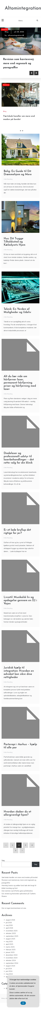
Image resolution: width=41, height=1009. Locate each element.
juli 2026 (9, 923)
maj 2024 (9, 974)
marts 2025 (10, 947)
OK (23, 1003)
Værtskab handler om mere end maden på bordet (20, 877)
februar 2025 (10, 950)
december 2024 (11, 955)
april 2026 (9, 928)
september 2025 (12, 936)
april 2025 (9, 944)
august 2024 (10, 966)
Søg (3, 860)
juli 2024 (9, 969)
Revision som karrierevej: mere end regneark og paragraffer (18, 63)
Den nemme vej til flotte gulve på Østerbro (17, 891)
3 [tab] (22, 130)
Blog (6, 32)
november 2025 (11, 931)
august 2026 (10, 920)
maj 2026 (9, 925)
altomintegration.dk (16, 35)
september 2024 (12, 963)
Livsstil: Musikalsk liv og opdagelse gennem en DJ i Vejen (20, 600)
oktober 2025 (11, 933)
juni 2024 (9, 971)
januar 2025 (10, 952)
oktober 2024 (11, 960)
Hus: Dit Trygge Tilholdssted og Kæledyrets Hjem (14, 241)
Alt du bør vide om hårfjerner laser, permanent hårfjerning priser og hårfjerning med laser (20, 383)
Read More (12, 73)
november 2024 (11, 958)
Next (36, 73)
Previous (31, 73)
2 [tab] (20, 130)
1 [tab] (18, 130)
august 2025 (10, 939)
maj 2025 (9, 942)
